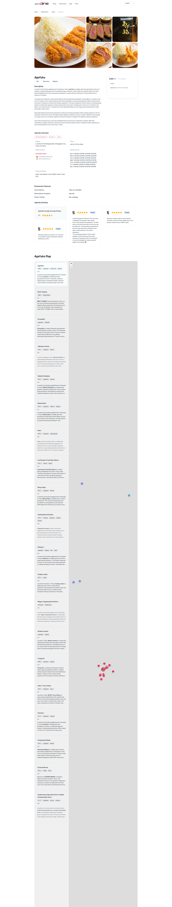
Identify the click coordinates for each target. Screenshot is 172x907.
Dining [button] (54, 3)
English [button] (127, 3)
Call (37, 81)
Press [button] (76, 3)
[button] (129, 495)
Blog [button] (70, 3)
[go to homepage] (41, 5)
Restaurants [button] (62, 3)
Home (36, 12)
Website (55, 81)
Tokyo (53, 12)
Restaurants (44, 12)
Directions (46, 81)
